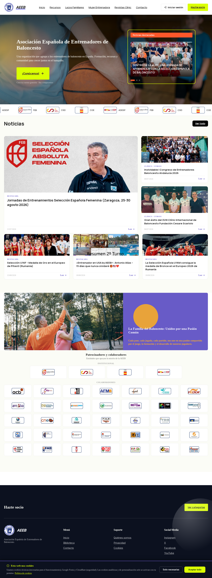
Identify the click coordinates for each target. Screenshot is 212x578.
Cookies (118, 547)
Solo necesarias (171, 569)
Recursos (55, 7)
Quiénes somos (122, 537)
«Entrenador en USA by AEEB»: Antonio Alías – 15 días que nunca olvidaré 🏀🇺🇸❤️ (104, 264)
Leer (130, 229)
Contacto (141, 7)
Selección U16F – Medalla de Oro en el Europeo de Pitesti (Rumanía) (36, 264)
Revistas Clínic (123, 7)
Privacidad (120, 542)
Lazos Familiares (74, 7)
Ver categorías (196, 507)
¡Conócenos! (30, 73)
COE (85, 110)
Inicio (42, 7)
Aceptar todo (194, 569)
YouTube (169, 553)
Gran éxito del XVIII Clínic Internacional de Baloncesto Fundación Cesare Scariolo (170, 221)
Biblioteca (69, 542)
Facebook (170, 547)
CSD (57, 110)
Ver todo (200, 123)
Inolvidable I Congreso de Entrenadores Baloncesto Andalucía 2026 (169, 171)
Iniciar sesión (175, 7)
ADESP (115, 110)
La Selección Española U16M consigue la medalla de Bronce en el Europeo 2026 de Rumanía (171, 266)
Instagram (169, 537)
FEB (28, 110)
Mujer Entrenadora (99, 7)
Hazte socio (198, 7)
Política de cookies (23, 573)
